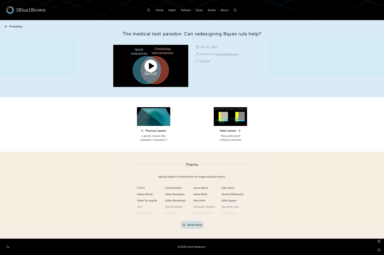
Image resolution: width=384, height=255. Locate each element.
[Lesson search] (149, 10)
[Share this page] (379, 241)
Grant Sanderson (227, 54)
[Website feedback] (379, 250)
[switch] (235, 10)
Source (205, 61)
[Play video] (150, 66)
